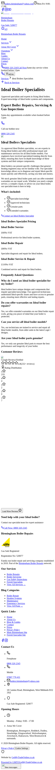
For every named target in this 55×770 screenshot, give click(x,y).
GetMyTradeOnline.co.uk (23, 757)
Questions (5, 51)
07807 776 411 (13, 677)
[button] (27, 29)
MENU (11, 74)
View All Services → (16, 584)
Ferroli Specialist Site (16, 635)
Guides (4, 56)
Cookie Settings (21, 748)
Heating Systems (14, 598)
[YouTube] (9, 10)
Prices (3, 64)
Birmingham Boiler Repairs (31, 563)
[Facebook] (3, 10)
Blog (3, 53)
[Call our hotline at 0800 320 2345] (3, 124)
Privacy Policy (13, 630)
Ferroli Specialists (15, 582)
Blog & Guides (13, 622)
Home (4, 39)
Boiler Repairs (13, 574)
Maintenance (12, 601)
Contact (4, 61)
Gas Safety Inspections (17, 579)
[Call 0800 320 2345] (3, 74)
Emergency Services (16, 603)
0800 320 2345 (8, 133)
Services (5, 43)
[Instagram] (6, 10)
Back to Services (12, 82)
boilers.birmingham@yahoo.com (19, 4)
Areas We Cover (8, 47)
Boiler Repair (13, 595)
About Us (5, 58)
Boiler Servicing (14, 577)
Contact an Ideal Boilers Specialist (18, 216)
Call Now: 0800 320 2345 (15, 528)
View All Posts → (15, 606)
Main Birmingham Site (17, 632)
